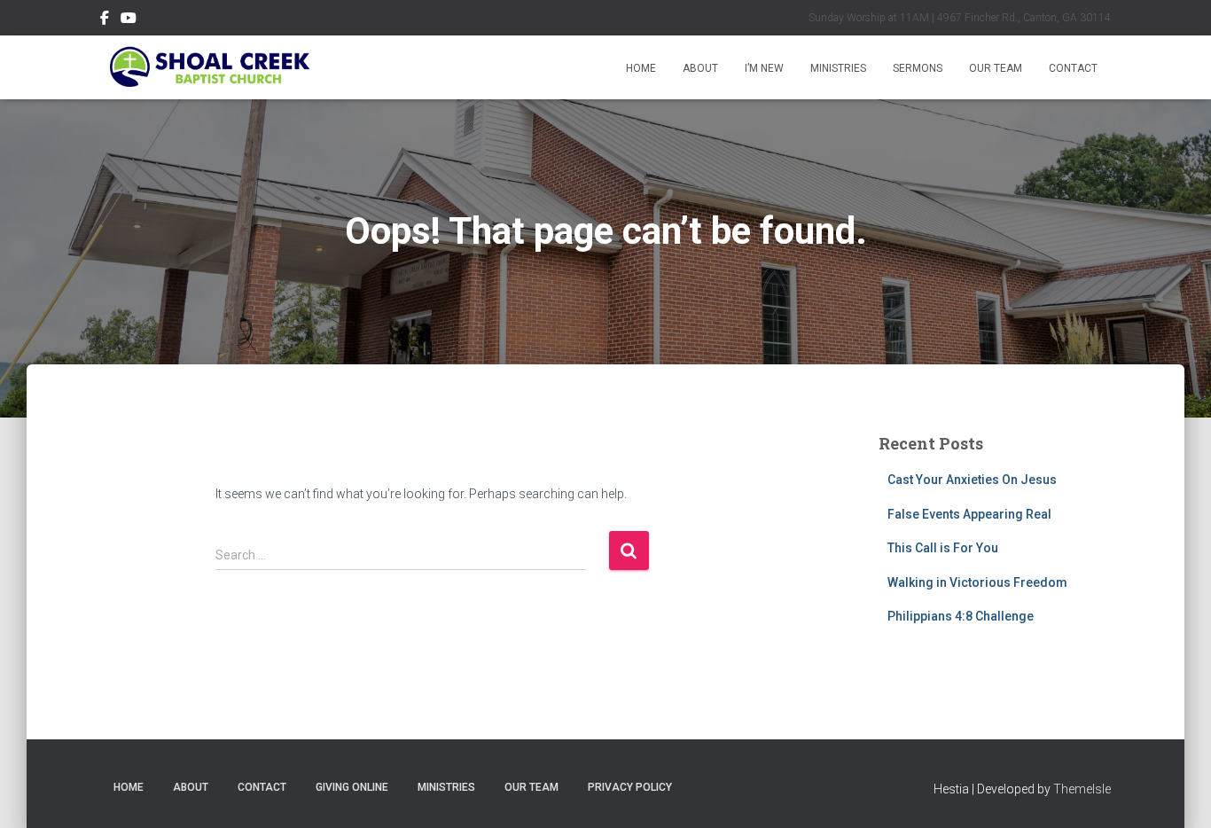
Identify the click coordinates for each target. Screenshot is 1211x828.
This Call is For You (942, 548)
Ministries (838, 68)
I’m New (764, 68)
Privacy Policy (630, 787)
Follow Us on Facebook (104, 20)
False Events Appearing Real (969, 514)
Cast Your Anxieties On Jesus (972, 480)
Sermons (917, 68)
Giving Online (352, 787)
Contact (1073, 68)
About (700, 68)
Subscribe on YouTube (129, 20)
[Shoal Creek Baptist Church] (209, 67)
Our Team (995, 68)
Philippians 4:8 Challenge (960, 616)
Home (641, 68)
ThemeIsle (1082, 789)
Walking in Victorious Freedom (977, 582)
